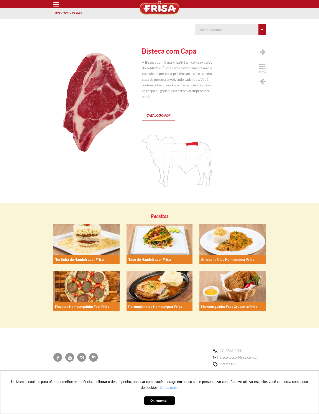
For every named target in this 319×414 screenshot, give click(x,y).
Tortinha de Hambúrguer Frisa (79, 259)
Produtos (61, 13)
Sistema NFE (228, 364)
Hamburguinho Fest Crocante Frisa (229, 306)
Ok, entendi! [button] (159, 400)
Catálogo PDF (158, 115)
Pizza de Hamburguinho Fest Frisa (82, 306)
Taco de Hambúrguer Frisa (149, 259)
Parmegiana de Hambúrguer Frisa (155, 306)
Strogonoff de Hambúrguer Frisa (227, 259)
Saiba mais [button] (169, 387)
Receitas (159, 216)
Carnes (77, 13)
